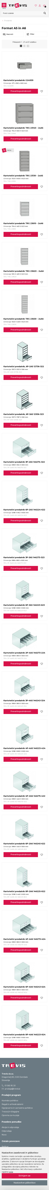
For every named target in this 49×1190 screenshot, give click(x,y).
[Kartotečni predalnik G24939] (24, 65)
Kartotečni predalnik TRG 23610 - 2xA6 (23, 223)
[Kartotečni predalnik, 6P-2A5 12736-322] (24, 352)
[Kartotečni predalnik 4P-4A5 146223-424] (24, 733)
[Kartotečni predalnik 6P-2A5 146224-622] (25, 495)
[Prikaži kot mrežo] (21, 46)
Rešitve (5, 1146)
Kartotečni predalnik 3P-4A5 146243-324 (24, 700)
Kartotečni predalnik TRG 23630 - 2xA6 (24, 319)
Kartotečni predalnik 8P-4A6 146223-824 (24, 1034)
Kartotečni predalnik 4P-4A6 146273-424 (24, 939)
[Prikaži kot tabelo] (27, 46)
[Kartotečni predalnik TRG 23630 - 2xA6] (24, 304)
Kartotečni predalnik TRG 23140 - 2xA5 (23, 128)
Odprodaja (7, 1131)
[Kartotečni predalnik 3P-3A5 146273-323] (24, 543)
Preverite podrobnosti (20, 91)
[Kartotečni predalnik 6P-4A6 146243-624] (25, 972)
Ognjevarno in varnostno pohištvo (17, 1108)
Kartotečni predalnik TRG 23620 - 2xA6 (24, 271)
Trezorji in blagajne (10, 1112)
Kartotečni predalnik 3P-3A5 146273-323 (24, 557)
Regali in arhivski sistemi (12, 1104)
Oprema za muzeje (10, 1115)
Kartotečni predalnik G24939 (18, 80)
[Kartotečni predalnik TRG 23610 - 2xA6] (24, 209)
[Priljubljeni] (36, 5)
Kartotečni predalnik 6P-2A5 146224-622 (24, 510)
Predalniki (8, 21)
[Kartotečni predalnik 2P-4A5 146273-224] (24, 638)
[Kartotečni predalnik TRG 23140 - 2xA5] (24, 113)
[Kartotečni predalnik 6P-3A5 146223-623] (24, 590)
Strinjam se (24, 1175)
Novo (4, 1135)
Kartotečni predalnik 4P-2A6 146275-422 (24, 796)
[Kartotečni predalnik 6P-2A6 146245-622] (24, 829)
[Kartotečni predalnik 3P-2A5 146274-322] (24, 447)
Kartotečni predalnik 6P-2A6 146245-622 (24, 843)
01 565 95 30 (10, 1085)
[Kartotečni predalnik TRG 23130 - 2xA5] (24, 161)
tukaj (11, 1172)
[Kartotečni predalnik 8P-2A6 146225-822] (24, 877)
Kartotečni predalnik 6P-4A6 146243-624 (24, 987)
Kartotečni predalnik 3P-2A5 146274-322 (24, 462)
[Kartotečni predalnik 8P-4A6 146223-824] (24, 1020)
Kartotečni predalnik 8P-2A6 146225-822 (24, 891)
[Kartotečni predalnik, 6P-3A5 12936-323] (24, 399)
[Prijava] (40, 5)
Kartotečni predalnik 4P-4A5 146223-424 (24, 748)
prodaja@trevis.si (12, 1089)
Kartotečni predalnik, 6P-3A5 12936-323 (24, 414)
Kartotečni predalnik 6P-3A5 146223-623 (24, 605)
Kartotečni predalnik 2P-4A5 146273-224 (24, 653)
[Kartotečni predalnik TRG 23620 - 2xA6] (24, 256)
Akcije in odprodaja (10, 1127)
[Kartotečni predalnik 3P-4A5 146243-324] (24, 686)
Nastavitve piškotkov (25, 1182)
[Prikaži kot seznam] (23, 46)
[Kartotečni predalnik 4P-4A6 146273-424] (25, 924)
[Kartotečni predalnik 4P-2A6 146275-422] (24, 781)
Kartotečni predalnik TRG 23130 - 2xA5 (23, 175)
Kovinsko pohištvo (10, 1100)
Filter (32, 34)
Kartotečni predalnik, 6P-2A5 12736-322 (24, 366)
